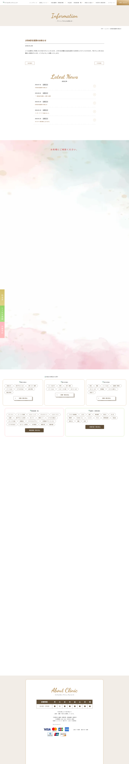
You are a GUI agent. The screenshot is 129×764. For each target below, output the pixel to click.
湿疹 (89, 414)
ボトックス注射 (12, 421)
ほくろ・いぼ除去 (24, 424)
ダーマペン (11, 414)
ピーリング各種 (21, 414)
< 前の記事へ (30, 63)
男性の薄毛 (8, 392)
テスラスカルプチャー (33, 421)
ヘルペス (89, 418)
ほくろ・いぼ (74, 389)
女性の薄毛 (30, 389)
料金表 (70, 2)
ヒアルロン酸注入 (52, 418)
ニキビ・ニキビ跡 (62, 389)
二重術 (10, 418)
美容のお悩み (89, 2)
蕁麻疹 (70, 418)
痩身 (97, 385)
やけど (97, 418)
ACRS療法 (34, 424)
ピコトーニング (32, 414)
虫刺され (71, 421)
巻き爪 (104, 414)
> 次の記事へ (99, 63)
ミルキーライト (55, 414)
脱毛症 (114, 418)
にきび (82, 414)
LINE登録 (2, 313)
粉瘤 (78, 421)
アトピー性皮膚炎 (73, 414)
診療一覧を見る (23, 398)
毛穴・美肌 (68, 385)
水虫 (85, 421)
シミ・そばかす (51, 385)
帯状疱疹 (97, 414)
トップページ (33, 2)
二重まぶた (8, 385)
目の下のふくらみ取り (21, 418)
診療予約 (2, 330)
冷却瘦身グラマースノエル (48, 421)
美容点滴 (43, 424)
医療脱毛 (22, 421)
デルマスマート (43, 414)
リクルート (111, 2)
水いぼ (112, 414)
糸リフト (32, 418)
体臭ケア (92, 392)
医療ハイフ (41, 418)
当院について (43, 2)
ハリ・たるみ (105, 385)
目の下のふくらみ (20, 385)
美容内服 (51, 424)
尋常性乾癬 (105, 418)
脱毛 (91, 385)
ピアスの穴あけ (20, 389)
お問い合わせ (123, 2)
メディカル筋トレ (112, 389)
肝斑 (60, 385)
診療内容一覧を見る (95, 427)
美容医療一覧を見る (34, 430)
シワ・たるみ (9, 389)
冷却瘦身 (102, 389)
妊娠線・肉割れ (116, 385)
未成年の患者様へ (101, 2)
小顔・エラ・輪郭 (32, 385)
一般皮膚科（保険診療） (57, 2)
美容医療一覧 (78, 2)
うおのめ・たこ (79, 418)
